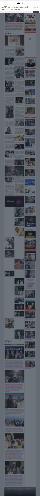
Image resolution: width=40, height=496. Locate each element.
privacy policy (10, 9)
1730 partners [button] (5, 6)
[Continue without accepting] (1, 0)
